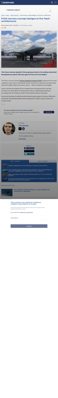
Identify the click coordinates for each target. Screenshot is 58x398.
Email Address (14, 218)
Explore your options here (26, 212)
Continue (29, 226)
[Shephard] (7, 2)
